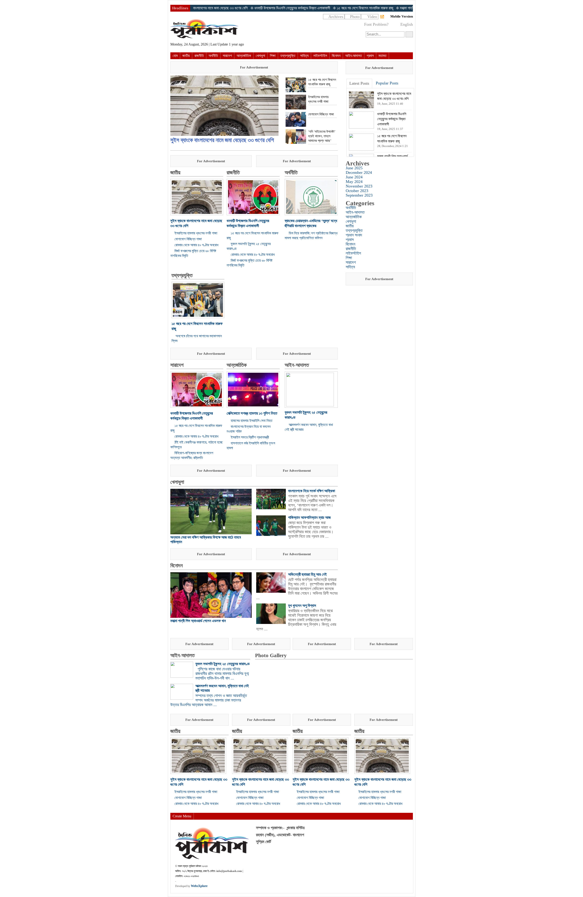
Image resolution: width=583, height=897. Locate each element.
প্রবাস (370, 56)
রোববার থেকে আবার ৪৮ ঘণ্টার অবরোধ (196, 245)
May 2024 (354, 181)
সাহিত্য (304, 56)
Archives (335, 16)
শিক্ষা (273, 56)
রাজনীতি (199, 56)
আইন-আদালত (353, 56)
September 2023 (359, 195)
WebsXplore (199, 886)
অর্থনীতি (213, 56)
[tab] (359, 83)
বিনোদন (336, 56)
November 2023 (359, 186)
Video (372, 16)
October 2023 (357, 190)
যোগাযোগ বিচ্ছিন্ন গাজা (188, 239)
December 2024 (359, 172)
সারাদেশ (227, 56)
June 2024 (354, 177)
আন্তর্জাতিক (244, 56)
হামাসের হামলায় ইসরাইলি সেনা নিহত (251, 421)
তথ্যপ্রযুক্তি (287, 56)
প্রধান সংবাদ (354, 235)
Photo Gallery (271, 655)
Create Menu (182, 816)
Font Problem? (376, 24)
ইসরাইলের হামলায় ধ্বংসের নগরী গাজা (195, 233)
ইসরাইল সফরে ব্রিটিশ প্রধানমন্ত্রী (250, 437)
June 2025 (354, 168)
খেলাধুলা (260, 56)
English (406, 24)
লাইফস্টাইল (320, 56)
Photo (355, 16)
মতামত (382, 56)
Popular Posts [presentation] (387, 83)
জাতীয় (186, 56)
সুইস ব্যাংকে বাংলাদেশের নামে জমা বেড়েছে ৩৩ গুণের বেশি (222, 140)
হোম (175, 56)
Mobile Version (401, 16)
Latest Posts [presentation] (359, 83)
